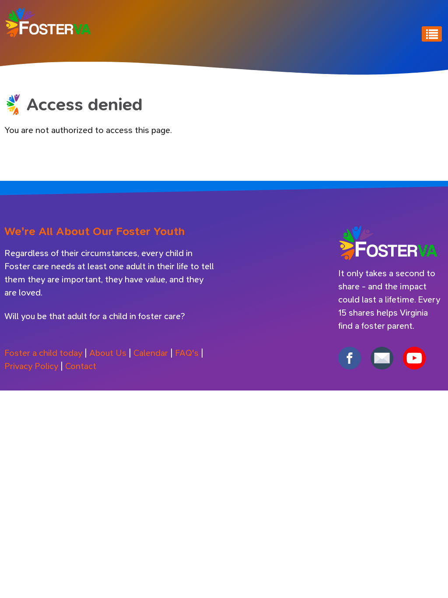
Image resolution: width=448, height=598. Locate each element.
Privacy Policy (31, 366)
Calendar (150, 353)
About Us (107, 353)
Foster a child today (43, 353)
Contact (80, 366)
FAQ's (187, 353)
